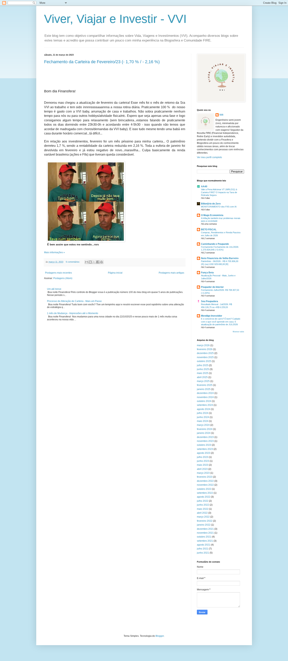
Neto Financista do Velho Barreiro (219, 258)
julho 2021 (202, 548)
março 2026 (203, 345)
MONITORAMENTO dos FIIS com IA (218, 206)
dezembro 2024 (205, 393)
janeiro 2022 (203, 524)
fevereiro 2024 (204, 429)
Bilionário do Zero (211, 203)
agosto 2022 (203, 496)
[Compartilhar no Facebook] (98, 262)
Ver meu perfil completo (209, 157)
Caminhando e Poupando (215, 244)
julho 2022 (202, 501)
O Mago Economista (212, 215)
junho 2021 (203, 552)
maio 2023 (202, 465)
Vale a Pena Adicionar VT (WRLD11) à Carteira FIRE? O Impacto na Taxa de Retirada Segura (219, 192)
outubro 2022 (204, 489)
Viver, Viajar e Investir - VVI (115, 18)
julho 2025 (202, 365)
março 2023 (203, 473)
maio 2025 (202, 373)
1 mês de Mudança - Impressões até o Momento (72, 313)
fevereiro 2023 (204, 476)
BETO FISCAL (208, 229)
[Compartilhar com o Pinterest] (101, 262)
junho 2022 (203, 504)
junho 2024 (203, 417)
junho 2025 (203, 369)
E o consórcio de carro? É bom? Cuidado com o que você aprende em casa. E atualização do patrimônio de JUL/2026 (220, 322)
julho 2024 (202, 413)
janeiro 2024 (203, 433)
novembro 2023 (205, 441)
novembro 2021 (205, 532)
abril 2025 (202, 377)
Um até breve (54, 289)
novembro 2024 (205, 397)
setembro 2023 (205, 449)
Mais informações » (54, 252)
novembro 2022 (205, 485)
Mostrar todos (238, 332)
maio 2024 (202, 421)
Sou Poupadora (209, 301)
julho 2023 (202, 457)
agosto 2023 (203, 453)
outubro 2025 (204, 361)
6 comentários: (73, 262)
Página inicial (115, 272)
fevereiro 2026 (204, 349)
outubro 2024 (204, 401)
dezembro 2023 (205, 437)
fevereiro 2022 (204, 521)
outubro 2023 (204, 445)
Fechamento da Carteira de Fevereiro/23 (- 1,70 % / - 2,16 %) (102, 61)
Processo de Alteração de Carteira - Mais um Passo (74, 301)
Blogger (160, 636)
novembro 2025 (205, 357)
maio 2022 (202, 509)
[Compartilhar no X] (94, 262)
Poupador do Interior (212, 287)
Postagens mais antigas (171, 272)
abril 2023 (202, 469)
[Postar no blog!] (90, 262)
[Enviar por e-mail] (87, 262)
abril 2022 (202, 513)
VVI (221, 114)
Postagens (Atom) (62, 278)
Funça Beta (207, 272)
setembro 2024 (205, 405)
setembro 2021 (205, 540)
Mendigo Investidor (211, 315)
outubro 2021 (204, 536)
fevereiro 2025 (204, 385)
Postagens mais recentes (58, 272)
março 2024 (203, 425)
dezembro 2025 (205, 353)
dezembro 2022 (205, 481)
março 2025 (203, 381)
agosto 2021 (203, 544)
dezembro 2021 (205, 529)
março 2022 (203, 516)
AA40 (204, 186)
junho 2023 (203, 461)
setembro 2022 (205, 493)
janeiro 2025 (203, 389)
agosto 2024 (203, 409)
